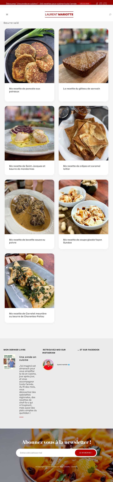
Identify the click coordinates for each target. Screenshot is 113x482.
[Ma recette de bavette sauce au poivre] (29, 207)
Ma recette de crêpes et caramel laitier (81, 167)
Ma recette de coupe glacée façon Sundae (82, 241)
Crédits (67, 467)
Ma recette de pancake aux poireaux (24, 90)
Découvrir (84, 4)
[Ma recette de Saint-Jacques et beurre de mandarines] (29, 133)
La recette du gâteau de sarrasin (81, 88)
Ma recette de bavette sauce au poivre (27, 241)
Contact (74, 467)
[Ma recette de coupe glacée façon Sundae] (83, 207)
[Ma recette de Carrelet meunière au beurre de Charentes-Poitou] (29, 280)
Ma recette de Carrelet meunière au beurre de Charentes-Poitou (28, 315)
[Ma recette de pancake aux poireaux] (29, 56)
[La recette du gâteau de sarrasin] (83, 56)
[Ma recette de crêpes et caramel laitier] (83, 133)
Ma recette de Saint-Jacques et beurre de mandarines (27, 167)
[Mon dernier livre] (9, 387)
